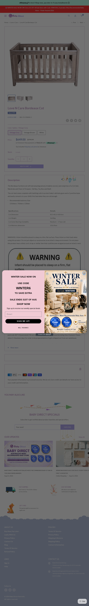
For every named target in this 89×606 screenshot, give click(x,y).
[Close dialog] (84, 273)
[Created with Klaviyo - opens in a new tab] (44, 334)
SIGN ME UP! (23, 321)
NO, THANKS (23, 328)
